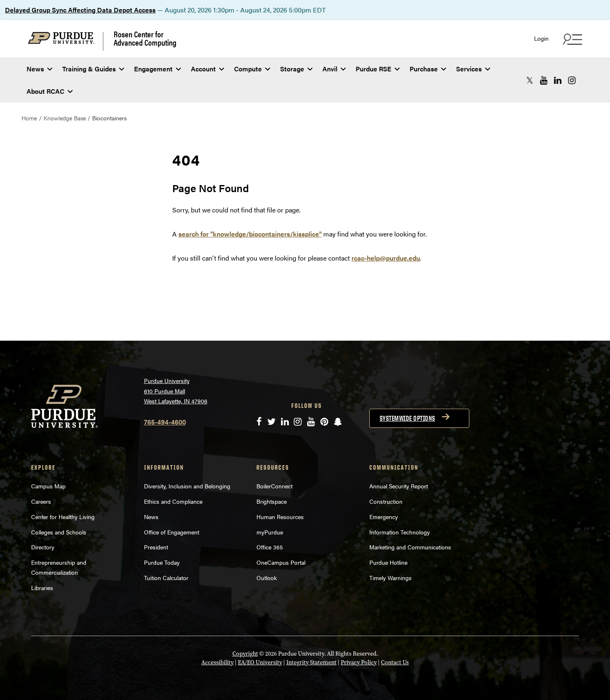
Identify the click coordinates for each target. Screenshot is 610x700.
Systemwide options (407, 418)
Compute (248, 68)
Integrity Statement (311, 662)
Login (541, 38)
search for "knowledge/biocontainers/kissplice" (250, 234)
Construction (386, 501)
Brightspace (271, 501)
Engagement (153, 68)
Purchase (424, 68)
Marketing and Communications (410, 547)
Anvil (329, 68)
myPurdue (269, 532)
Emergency (383, 516)
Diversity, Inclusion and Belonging (187, 486)
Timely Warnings (390, 577)
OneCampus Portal (280, 562)
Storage (292, 68)
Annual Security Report (398, 486)
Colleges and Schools (58, 532)
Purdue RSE (373, 68)
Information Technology (399, 532)
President (156, 547)
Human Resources (280, 516)
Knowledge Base (65, 118)
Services (469, 68)
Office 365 (269, 547)
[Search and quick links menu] (571, 39)
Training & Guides (89, 68)
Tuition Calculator (166, 577)
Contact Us (395, 662)
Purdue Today (162, 562)
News (35, 68)
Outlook (266, 577)
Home (29, 118)
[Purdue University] (65, 41)
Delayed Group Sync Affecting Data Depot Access (80, 10)
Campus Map (48, 486)
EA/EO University (260, 662)
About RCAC (45, 91)
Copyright (245, 654)
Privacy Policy (359, 662)
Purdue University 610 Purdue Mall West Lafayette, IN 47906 (175, 390)
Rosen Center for (145, 38)
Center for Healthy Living (63, 516)
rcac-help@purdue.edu (385, 258)
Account (203, 68)
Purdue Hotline (388, 562)
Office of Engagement (171, 532)
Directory (42, 547)
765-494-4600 (165, 422)
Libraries (42, 587)
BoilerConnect (274, 486)
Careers (41, 501)
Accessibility (217, 662)
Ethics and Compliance (173, 501)
